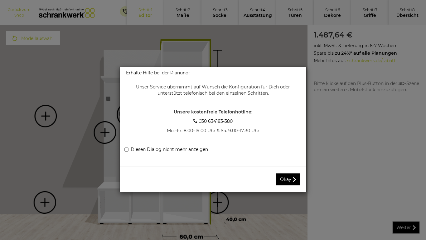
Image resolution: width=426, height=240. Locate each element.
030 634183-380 (213, 121)
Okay (285, 179)
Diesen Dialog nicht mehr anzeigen (169, 149)
